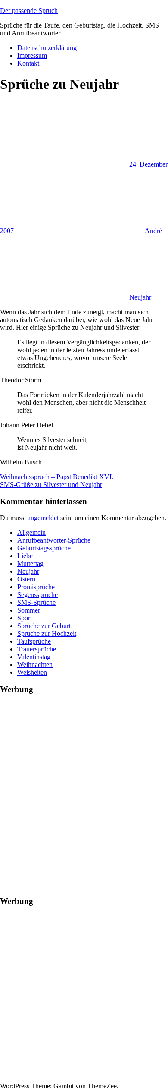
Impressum (32, 55)
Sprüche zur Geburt (44, 625)
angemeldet (43, 517)
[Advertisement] (84, 786)
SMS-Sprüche (36, 602)
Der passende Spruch (29, 10)
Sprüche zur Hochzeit (46, 633)
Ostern (26, 579)
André (153, 230)
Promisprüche (36, 587)
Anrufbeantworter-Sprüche (53, 540)
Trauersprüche (36, 649)
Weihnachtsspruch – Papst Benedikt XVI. (56, 476)
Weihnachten (35, 664)
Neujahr (140, 297)
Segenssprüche (37, 594)
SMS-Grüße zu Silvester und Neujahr (51, 484)
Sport (24, 618)
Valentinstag (33, 656)
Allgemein (31, 532)
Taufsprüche (34, 641)
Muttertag (30, 563)
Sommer (28, 610)
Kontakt (28, 63)
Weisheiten (32, 672)
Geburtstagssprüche (44, 548)
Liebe (25, 555)
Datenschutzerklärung (47, 47)
